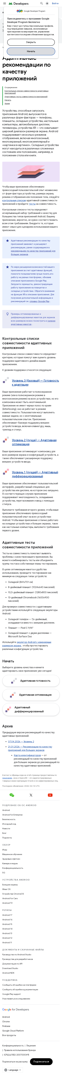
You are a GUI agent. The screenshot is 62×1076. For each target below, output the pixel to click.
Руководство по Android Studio (16, 954)
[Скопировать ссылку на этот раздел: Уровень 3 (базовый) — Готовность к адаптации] (31, 385)
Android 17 (7, 915)
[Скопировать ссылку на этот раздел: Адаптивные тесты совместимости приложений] (56, 547)
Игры (4, 849)
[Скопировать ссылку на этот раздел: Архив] (16, 726)
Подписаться (41, 1061)
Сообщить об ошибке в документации (20, 989)
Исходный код (9, 824)
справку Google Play (39, 301)
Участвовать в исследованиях (16, 998)
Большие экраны (10, 884)
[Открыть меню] (4, 3)
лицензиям (7, 778)
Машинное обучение (12, 854)
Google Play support (11, 994)
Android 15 (7, 924)
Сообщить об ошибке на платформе (19, 985)
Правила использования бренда (20, 1050)
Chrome (6, 1021)
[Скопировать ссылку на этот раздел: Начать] (17, 661)
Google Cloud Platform (13, 1030)
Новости (6, 828)
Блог (4, 833)
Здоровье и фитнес (11, 859)
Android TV (7, 903)
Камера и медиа (10, 863)
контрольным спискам (14, 200)
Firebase (6, 1026)
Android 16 (7, 919)
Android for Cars (10, 898)
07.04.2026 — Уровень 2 (21, 741)
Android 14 (7, 928)
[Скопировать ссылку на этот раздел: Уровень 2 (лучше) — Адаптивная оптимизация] (32, 444)
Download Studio (10, 968)
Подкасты (7, 837)
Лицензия (31, 1045)
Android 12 (7, 938)
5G (3, 872)
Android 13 (7, 933)
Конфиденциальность (12, 868)
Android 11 (7, 942)
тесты (32, 204)
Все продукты (9, 1035)
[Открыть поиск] (41, 3)
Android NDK (8, 973)
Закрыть (31, 42)
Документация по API (12, 963)
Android (6, 810)
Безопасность (8, 819)
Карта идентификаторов (27, 755)
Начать (31, 51)
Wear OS (6, 889)
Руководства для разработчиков (17, 959)
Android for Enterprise (12, 814)
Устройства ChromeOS (13, 894)
